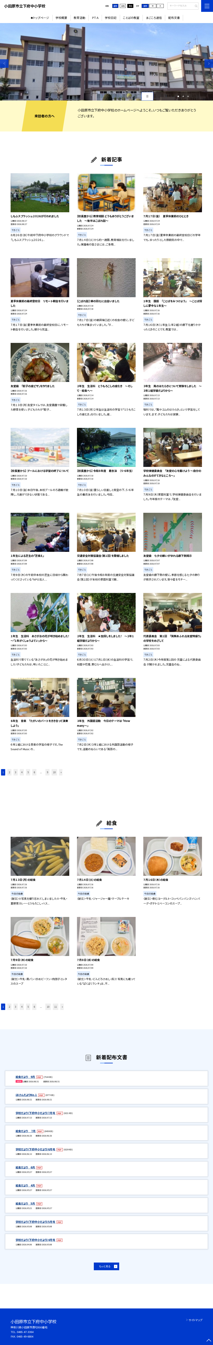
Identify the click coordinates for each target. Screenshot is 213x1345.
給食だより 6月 (26, 1167)
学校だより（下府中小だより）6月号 (36, 1149)
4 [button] (21, 772)
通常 (115, 6)
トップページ (41, 18)
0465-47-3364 (25, 1332)
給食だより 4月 (26, 1185)
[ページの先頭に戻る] (208, 1340)
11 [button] (55, 1006)
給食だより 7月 (26, 1131)
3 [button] (188, 96)
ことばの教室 (131, 18)
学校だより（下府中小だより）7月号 (36, 1113)
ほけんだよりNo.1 (26, 1095)
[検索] (194, 6)
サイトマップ (195, 1320)
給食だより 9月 (26, 1077)
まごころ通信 (154, 18)
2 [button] (183, 96)
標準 (145, 6)
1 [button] (178, 96)
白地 (123, 6)
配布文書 (174, 18)
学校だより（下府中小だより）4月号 (36, 1240)
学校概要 (61, 18)
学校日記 (110, 18)
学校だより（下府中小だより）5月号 (36, 1222)
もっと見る (104, 1266)
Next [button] (208, 63)
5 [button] (28, 772)
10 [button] (54, 772)
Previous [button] (4, 63)
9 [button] (47, 772)
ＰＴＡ (95, 18)
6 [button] (34, 772)
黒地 (130, 6)
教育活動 (79, 18)
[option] (106, 62)
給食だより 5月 (26, 1203)
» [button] (61, 772)
